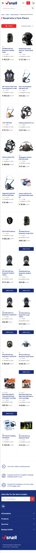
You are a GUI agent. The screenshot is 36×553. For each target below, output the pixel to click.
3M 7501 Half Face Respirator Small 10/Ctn (26, 355)
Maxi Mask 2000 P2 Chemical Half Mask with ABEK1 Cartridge (9, 396)
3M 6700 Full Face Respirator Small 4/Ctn (9, 355)
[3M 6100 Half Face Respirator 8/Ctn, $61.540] (26, 425)
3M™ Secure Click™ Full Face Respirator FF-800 (9, 87)
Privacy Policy (14, 547)
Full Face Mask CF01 (8, 157)
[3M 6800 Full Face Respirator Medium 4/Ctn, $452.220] (9, 37)
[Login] (28, 3)
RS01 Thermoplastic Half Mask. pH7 (25, 87)
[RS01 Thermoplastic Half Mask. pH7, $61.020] (26, 75)
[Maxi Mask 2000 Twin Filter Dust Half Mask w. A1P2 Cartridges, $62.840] (26, 383)
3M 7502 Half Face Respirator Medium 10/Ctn (8, 273)
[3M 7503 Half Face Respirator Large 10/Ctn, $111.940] (26, 302)
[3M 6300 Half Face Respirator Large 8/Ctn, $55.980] (9, 302)
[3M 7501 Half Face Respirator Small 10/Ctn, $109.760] (26, 343)
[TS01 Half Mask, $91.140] (9, 112)
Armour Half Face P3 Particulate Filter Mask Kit (26, 195)
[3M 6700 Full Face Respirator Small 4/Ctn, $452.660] (9, 343)
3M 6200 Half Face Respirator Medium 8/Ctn (25, 273)
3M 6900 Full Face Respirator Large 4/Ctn (26, 232)
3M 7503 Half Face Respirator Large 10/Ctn (24, 314)
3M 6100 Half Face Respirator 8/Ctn (24, 437)
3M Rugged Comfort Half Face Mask (25, 158)
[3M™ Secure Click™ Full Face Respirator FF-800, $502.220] (9, 75)
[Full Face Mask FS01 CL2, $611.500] (26, 112)
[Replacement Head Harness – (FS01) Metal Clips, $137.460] (26, 37)
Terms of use (6, 547)
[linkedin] (3, 506)
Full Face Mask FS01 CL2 (26, 123)
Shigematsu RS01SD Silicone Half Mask (8, 194)
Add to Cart (26, 249)
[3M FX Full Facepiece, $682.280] (9, 220)
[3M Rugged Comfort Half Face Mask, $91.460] (26, 146)
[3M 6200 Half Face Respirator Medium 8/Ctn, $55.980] (26, 260)
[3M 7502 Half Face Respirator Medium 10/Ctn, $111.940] (9, 260)
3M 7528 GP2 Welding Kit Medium (9, 436)
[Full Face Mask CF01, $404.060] (9, 146)
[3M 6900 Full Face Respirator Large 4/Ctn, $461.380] (26, 220)
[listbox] (27, 26)
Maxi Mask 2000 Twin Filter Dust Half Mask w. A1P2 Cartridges (26, 396)
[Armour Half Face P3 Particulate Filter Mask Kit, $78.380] (26, 182)
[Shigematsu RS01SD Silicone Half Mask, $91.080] (9, 182)
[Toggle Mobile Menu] (2, 3)
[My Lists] (23, 4)
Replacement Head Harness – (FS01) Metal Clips (26, 50)
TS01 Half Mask (7, 123)
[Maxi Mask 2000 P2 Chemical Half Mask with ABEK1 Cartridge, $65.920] (9, 383)
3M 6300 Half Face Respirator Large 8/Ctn (9, 313)
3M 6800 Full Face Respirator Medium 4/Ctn (8, 50)
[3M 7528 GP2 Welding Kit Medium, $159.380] (9, 425)
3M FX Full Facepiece (8, 231)
